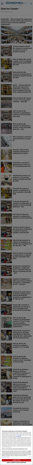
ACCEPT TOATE (16, 460)
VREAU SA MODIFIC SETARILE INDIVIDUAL (16, 462)
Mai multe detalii (18, 436)
